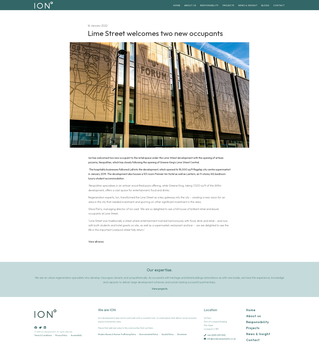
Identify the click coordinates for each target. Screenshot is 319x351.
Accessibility (76, 335)
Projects (228, 5)
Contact (279, 5)
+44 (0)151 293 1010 (216, 335)
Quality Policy (167, 334)
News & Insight (247, 5)
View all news (96, 241)
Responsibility (209, 5)
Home (176, 5)
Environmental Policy (148, 334)
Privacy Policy (61, 335)
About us (190, 5)
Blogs (265, 5)
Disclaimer (182, 334)
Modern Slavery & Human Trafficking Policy (117, 334)
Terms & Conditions (43, 335)
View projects (159, 288)
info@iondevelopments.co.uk (221, 338)
